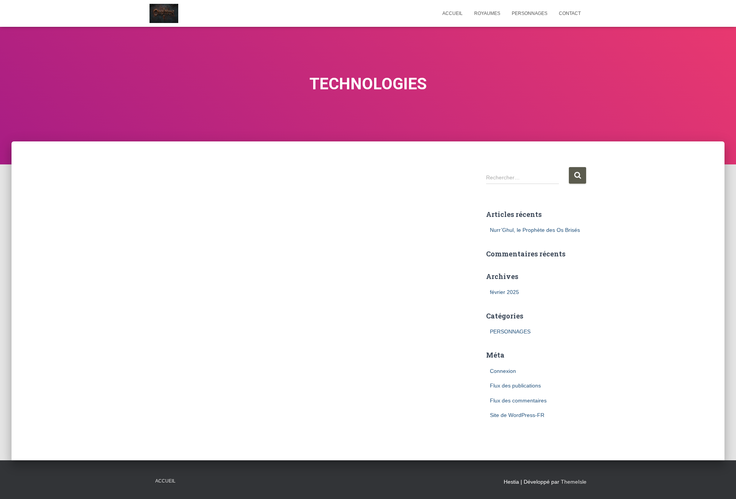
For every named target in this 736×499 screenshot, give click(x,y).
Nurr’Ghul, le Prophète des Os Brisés (535, 230)
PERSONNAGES (529, 13)
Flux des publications (515, 385)
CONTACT (570, 13)
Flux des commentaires (518, 400)
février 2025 (504, 292)
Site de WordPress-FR (517, 415)
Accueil (165, 481)
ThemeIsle (573, 482)
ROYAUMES (487, 13)
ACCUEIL (452, 13)
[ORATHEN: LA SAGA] (164, 13)
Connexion (503, 371)
